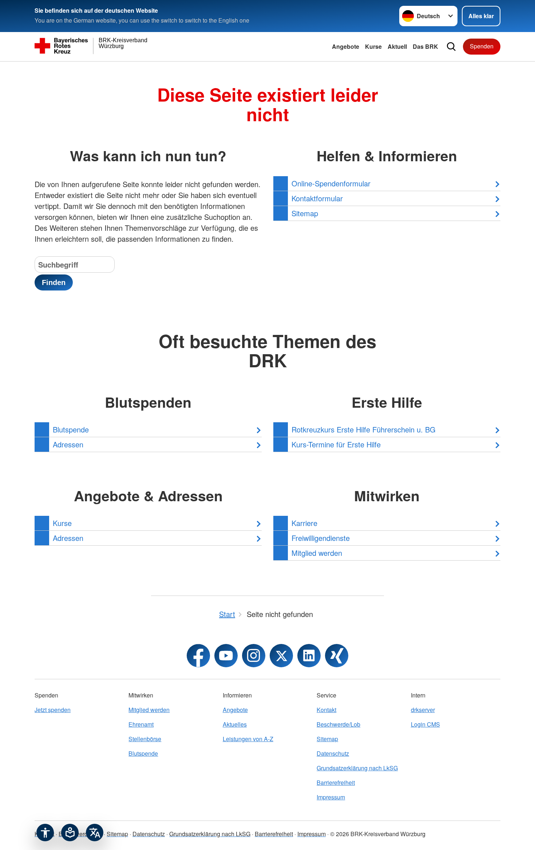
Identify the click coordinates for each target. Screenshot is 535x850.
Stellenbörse (144, 739)
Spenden (482, 46)
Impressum (331, 797)
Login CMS (425, 724)
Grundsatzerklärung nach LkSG (357, 768)
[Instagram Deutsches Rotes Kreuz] (253, 655)
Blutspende (143, 753)
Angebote (345, 46)
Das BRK (425, 46)
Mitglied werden (149, 709)
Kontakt (326, 709)
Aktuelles (235, 724)
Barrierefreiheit (336, 782)
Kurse (373, 46)
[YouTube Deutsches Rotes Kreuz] (226, 655)
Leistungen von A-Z (248, 739)
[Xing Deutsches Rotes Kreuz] (336, 655)
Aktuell (397, 46)
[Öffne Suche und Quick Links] (451, 46)
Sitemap (327, 739)
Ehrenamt (141, 724)
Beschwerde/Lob (338, 724)
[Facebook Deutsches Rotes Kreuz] (198, 655)
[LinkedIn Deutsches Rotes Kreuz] (309, 655)
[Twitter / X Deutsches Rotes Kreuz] (281, 655)
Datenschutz (333, 753)
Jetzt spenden (53, 709)
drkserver (423, 709)
